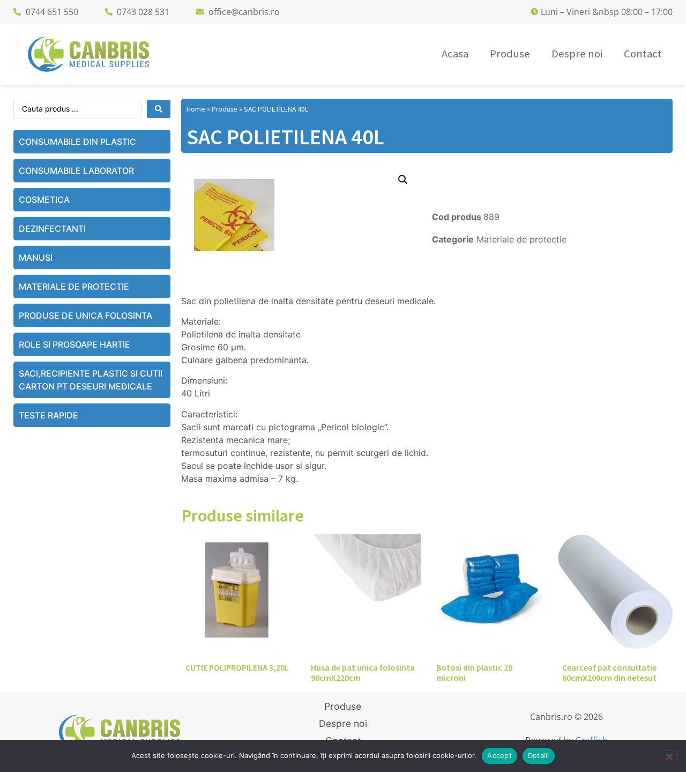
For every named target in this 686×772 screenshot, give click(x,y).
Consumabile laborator (76, 170)
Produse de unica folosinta (85, 315)
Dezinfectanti (52, 228)
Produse (224, 109)
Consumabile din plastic (77, 141)
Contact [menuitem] (643, 54)
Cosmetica (44, 199)
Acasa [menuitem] (455, 54)
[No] (669, 755)
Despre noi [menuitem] (576, 54)
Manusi (36, 257)
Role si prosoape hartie (74, 344)
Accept (499, 755)
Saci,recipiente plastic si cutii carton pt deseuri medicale (90, 380)
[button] (403, 179)
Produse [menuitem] (510, 54)
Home (196, 109)
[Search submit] (158, 109)
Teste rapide (48, 415)
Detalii (538, 755)
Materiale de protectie (74, 286)
